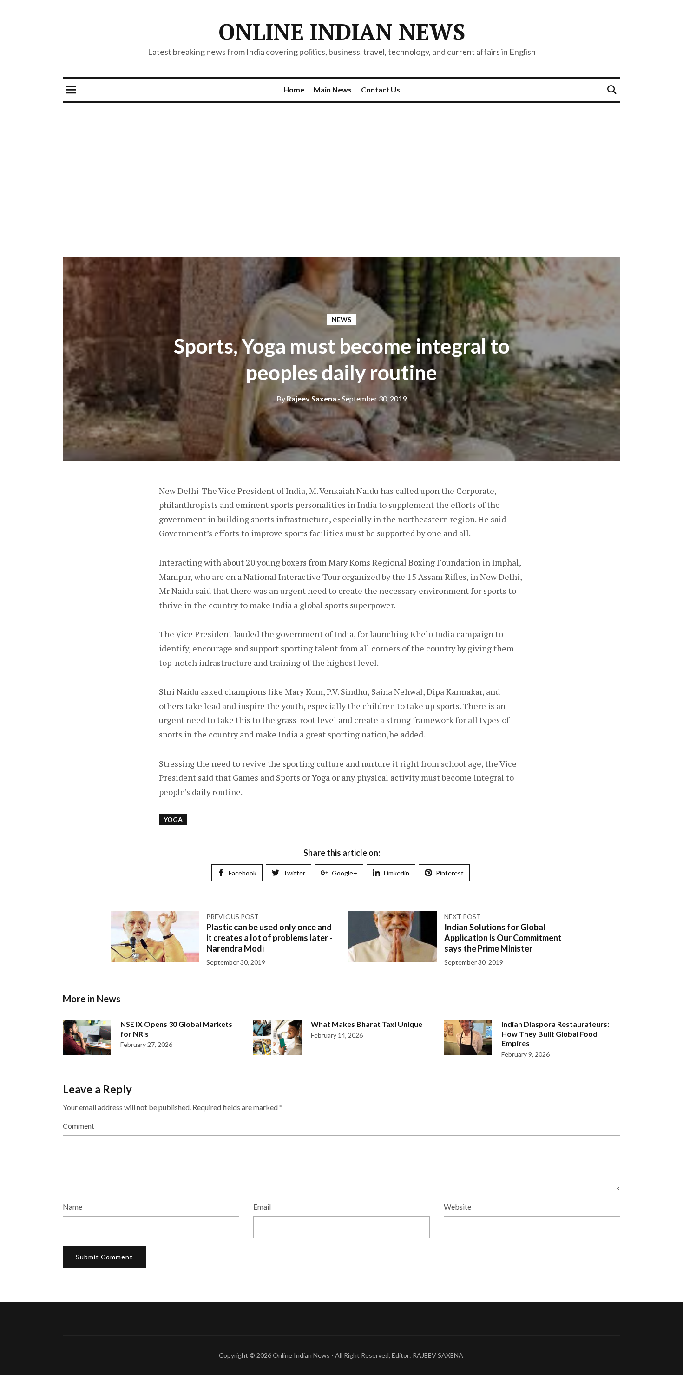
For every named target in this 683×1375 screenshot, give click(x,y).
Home (293, 89)
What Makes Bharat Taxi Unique (366, 1024)
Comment (78, 1125)
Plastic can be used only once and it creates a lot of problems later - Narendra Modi (269, 938)
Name (72, 1206)
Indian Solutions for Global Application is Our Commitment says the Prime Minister (503, 938)
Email (262, 1206)
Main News (333, 89)
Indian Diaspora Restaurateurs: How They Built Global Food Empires (555, 1034)
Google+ (344, 873)
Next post (462, 917)
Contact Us (380, 89)
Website (457, 1206)
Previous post (232, 917)
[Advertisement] (341, 172)
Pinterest (450, 873)
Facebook (242, 873)
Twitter (294, 873)
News (341, 319)
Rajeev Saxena (306, 398)
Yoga (173, 819)
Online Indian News (341, 31)
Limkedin (396, 873)
